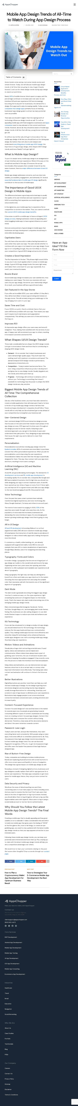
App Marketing (59, 190)
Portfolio (7, 1039)
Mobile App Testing (11, 953)
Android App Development (13, 942)
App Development (60, 183)
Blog (6, 1049)
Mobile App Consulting (12, 969)
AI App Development (11, 958)
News (56, 226)
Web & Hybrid (58, 233)
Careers (7, 1068)
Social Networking (10, 1014)
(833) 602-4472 (10, 922)
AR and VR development (13, 528)
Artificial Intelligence (62, 197)
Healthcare (58, 212)
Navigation (8, 1009)
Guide (56, 208)
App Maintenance (60, 186)
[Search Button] (71, 74)
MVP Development (11, 937)
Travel (7, 993)
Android (57, 179)
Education (8, 1004)
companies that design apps (15, 109)
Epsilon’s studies (10, 449)
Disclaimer (8, 1089)
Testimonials (9, 1044)
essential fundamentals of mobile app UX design (21, 180)
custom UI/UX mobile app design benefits (22, 212)
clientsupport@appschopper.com (16, 920)
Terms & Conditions (11, 1095)
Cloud (56, 201)
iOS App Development (12, 964)
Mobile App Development (13, 948)
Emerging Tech (59, 204)
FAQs (6, 1054)
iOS (55, 215)
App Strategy (58, 194)
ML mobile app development (33, 475)
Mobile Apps (58, 223)
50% (37, 508)
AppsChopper (14, 25)
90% (11, 96)
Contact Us (8, 1074)
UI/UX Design (43, 25)
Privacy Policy (9, 1079)
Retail (6, 999)
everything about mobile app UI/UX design (28, 144)
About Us (8, 1028)
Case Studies (9, 1033)
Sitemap (7, 1084)
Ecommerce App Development (15, 974)
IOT (55, 219)
